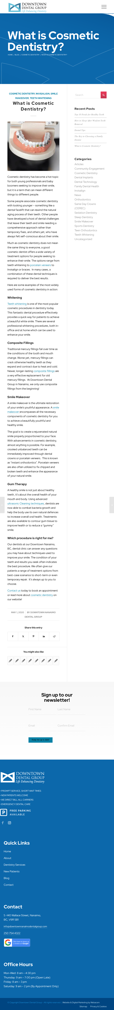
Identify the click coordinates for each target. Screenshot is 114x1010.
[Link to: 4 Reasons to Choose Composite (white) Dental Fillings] (36, 660)
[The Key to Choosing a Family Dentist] (111, 505)
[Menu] (102, 6)
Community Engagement (89, 168)
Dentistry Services (14, 864)
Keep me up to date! (40, 740)
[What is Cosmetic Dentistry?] (33, 146)
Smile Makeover (84, 221)
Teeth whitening (17, 303)
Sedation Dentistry (86, 212)
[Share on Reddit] (54, 636)
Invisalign (43, 93)
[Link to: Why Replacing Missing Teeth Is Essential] (43, 660)
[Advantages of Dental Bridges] (2, 505)
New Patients (11, 871)
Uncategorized (83, 239)
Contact (9, 884)
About (7, 858)
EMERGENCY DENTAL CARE (15, 804)
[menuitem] (102, 6)
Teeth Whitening (41, 98)
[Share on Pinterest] (33, 636)
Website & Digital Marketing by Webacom (81, 1002)
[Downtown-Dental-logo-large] (28, 6)
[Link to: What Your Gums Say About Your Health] (10, 660)
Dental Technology (86, 182)
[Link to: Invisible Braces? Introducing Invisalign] (56, 660)
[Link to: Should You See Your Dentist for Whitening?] (49, 660)
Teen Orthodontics (86, 230)
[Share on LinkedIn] (44, 636)
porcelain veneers (40, 265)
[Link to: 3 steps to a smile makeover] (17, 660)
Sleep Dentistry (84, 217)
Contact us (13, 590)
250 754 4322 (12, 933)
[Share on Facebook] (13, 636)
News (78, 195)
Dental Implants (84, 177)
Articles (79, 164)
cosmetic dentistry (42, 595)
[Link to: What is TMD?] (23, 660)
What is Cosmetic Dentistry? (88, 145)
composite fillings (44, 371)
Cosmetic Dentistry (22, 93)
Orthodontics (83, 199)
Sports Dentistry (84, 226)
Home (7, 851)
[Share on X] (23, 636)
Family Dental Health (87, 186)
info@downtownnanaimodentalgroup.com (25, 926)
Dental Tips (80, 130)
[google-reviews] (17, 942)
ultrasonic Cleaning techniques (25, 503)
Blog (6, 878)
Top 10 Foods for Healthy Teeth (89, 114)
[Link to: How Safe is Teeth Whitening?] (30, 660)
